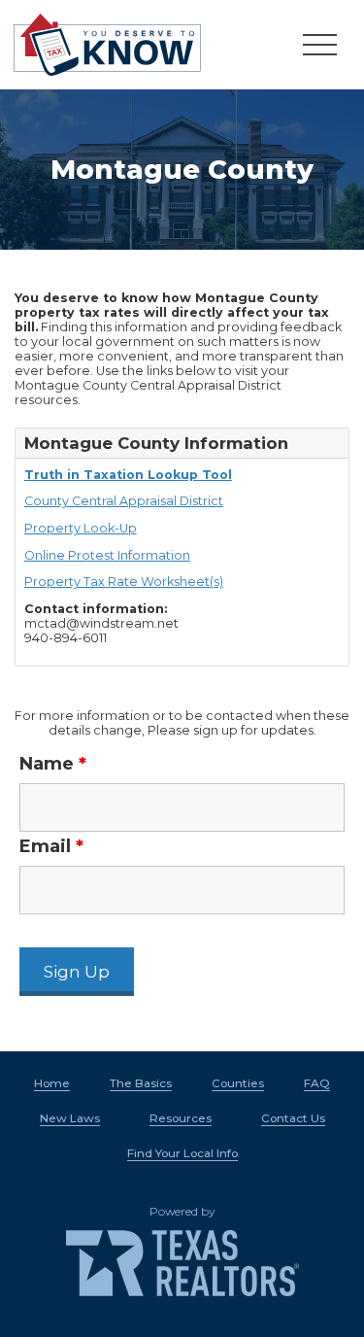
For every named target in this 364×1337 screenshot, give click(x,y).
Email (51, 846)
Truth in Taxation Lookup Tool (128, 474)
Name (52, 763)
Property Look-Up (80, 528)
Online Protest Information (107, 555)
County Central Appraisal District (123, 501)
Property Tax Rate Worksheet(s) (123, 581)
